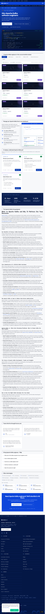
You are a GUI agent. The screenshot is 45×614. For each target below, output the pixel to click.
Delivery (3, 548)
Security (20, 610)
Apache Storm (36, 276)
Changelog (26, 602)
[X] (4, 538)
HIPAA (17, 290)
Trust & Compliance (5, 596)
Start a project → (6, 534)
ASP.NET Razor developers (33, 480)
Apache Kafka (4, 215)
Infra (2, 553)
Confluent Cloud (11, 370)
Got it (14, 610)
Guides (24, 564)
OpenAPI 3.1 (16, 602)
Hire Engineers (26, 553)
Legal (1, 610)
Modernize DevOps (4, 569)
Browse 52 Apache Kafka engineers (21, 23)
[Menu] (42, 3)
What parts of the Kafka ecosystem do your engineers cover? (15, 460)
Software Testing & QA (27, 551)
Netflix (29, 307)
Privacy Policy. (6, 607)
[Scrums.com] (5, 3)
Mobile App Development (27, 546)
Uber (37, 307)
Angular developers (14, 482)
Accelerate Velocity (5, 561)
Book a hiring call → (7, 23)
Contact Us (3, 582)
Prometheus (7, 295)
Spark (24, 258)
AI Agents (3, 546)
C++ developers (16, 480)
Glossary (24, 571)
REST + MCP (21, 602)
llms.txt (11, 602)
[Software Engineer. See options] (12, 73)
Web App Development (27, 548)
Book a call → (17, 169)
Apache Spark (28, 276)
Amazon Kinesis (38, 334)
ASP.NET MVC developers (34, 482)
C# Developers (24, 480)
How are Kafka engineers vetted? (10, 463)
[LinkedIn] (2, 538)
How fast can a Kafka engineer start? (10, 466)
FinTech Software (4, 571)
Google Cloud (32, 258)
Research (24, 566)
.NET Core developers (7, 480)
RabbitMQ (30, 334)
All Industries (4, 573)
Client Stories (4, 584)
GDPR (13, 290)
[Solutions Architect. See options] (32, 91)
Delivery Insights (5, 566)
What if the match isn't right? (9, 472)
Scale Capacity (4, 564)
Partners (3, 591)
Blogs (24, 561)
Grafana (11, 295)
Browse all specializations (27, 509)
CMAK (16, 295)
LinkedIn (32, 307)
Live (2, 520)
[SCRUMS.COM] (4, 525)
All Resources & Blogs (27, 573)
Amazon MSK (18, 370)
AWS (26, 258)
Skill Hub (25, 569)
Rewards (2, 589)
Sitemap (34, 602)
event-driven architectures (27, 374)
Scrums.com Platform (5, 544)
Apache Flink (22, 276)
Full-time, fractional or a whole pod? (10, 469)
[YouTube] (6, 538)
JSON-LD (30, 602)
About (2, 579)
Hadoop (20, 258)
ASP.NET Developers (24, 482)
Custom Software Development (29, 544)
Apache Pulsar (25, 334)
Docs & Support (4, 594)
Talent (2, 551)
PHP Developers (6, 482)
